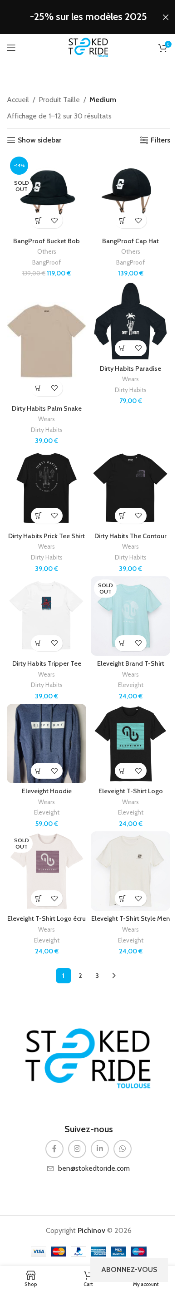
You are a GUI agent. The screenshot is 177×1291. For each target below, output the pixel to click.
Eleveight (130, 684)
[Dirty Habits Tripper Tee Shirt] (46, 616)
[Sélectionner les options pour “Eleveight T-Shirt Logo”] (123, 771)
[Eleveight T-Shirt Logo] (130, 743)
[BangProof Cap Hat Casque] (130, 193)
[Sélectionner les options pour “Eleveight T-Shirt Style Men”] (123, 898)
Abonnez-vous (129, 1269)
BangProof (46, 262)
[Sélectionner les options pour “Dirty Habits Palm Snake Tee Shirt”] (39, 388)
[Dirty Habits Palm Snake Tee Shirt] (46, 341)
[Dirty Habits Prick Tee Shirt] (46, 488)
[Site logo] (88, 47)
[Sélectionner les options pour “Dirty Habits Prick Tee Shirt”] (39, 516)
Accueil (18, 99)
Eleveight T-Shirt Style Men (130, 918)
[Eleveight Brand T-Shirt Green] (130, 616)
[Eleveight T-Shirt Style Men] (130, 871)
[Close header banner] (165, 17)
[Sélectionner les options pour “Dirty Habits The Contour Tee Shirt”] (123, 516)
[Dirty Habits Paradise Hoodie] (130, 321)
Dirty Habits (47, 429)
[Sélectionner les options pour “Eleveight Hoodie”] (39, 771)
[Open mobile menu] (11, 48)
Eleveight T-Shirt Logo (130, 791)
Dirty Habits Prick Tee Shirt (46, 536)
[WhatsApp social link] (122, 1149)
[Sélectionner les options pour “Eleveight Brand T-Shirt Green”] (123, 643)
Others (46, 251)
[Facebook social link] (54, 1149)
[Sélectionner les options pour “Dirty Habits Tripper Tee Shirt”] (39, 643)
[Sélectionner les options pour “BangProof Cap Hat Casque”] (123, 220)
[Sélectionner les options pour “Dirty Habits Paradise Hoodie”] (123, 348)
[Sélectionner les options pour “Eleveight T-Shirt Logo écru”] (39, 898)
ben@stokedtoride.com (94, 1168)
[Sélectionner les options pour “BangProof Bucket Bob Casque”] (39, 220)
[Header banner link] (88, 17)
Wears (46, 418)
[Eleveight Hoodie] (46, 743)
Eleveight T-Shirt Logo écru (46, 918)
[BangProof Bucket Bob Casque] (46, 193)
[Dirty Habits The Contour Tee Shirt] (130, 488)
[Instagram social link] (77, 1149)
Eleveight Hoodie (47, 791)
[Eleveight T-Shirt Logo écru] (46, 871)
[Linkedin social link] (100, 1149)
